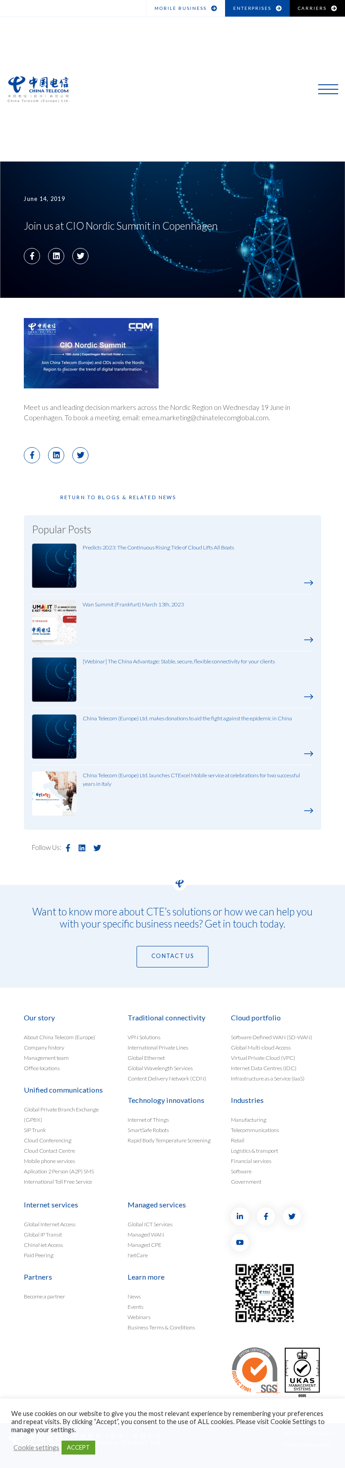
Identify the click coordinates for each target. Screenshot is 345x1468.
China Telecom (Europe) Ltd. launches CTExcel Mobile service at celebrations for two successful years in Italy (191, 779)
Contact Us (172, 956)
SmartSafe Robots (148, 1130)
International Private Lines (158, 1047)
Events (135, 1306)
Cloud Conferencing (47, 1140)
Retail (237, 1140)
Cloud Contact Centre (49, 1150)
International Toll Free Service (58, 1181)
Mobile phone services (49, 1160)
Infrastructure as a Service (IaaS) (268, 1078)
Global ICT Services (150, 1224)
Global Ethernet (146, 1057)
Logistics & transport (254, 1150)
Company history (44, 1047)
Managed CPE (144, 1244)
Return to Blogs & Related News (118, 497)
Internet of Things (148, 1119)
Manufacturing (248, 1119)
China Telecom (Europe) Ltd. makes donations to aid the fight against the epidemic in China (187, 718)
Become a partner (44, 1296)
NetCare (138, 1254)
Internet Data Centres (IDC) (263, 1068)
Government (246, 1181)
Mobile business (181, 8)
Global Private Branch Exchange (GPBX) (61, 1114)
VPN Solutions (144, 1037)
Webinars (139, 1316)
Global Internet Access (49, 1224)
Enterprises (252, 8)
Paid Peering (38, 1254)
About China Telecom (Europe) (59, 1037)
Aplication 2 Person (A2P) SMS (59, 1170)
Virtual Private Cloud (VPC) (263, 1057)
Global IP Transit (43, 1234)
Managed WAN (146, 1234)
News (134, 1296)
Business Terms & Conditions (161, 1327)
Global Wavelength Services (160, 1068)
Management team (46, 1057)
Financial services (251, 1160)
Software (241, 1170)
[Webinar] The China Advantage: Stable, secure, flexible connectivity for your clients (179, 661)
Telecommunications (255, 1130)
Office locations (42, 1068)
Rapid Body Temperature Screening (169, 1140)
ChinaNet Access (43, 1244)
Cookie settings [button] (36, 1447)
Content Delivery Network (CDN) (167, 1078)
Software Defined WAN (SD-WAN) (271, 1037)
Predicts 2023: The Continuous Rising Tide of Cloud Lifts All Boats (158, 547)
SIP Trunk (35, 1130)
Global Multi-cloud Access (261, 1047)
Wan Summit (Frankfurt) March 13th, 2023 (133, 604)
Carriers (312, 8)
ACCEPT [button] (78, 1447)
